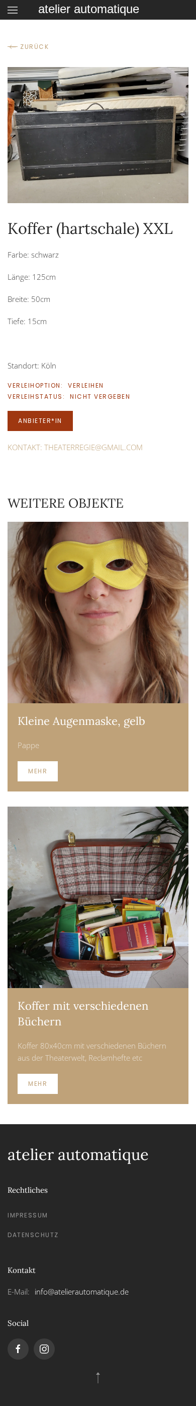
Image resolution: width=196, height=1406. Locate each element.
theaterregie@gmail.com (93, 447)
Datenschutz (33, 1235)
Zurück (34, 46)
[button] (13, 10)
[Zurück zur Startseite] (98, 10)
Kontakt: (75, 447)
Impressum (28, 1215)
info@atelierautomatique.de (82, 1292)
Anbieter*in (40, 420)
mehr (37, 771)
